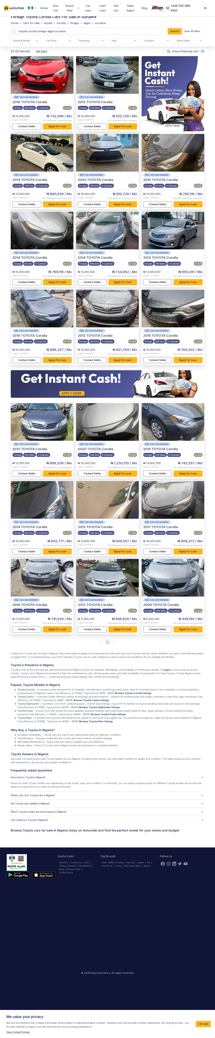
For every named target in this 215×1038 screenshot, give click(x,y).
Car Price (51, 40)
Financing (84, 40)
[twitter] (180, 864)
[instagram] (168, 864)
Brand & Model (21, 40)
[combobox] (32, 8)
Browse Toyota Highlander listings (99, 707)
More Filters (183, 40)
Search (174, 31)
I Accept (203, 1023)
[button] (107, 777)
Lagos (166, 669)
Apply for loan (57, 126)
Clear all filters (192, 31)
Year (114, 40)
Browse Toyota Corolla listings (133, 693)
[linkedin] (174, 864)
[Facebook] (163, 864)
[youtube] (185, 864)
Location (149, 40)
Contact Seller (26, 126)
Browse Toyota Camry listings (91, 700)
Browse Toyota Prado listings (108, 714)
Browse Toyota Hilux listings (96, 721)
